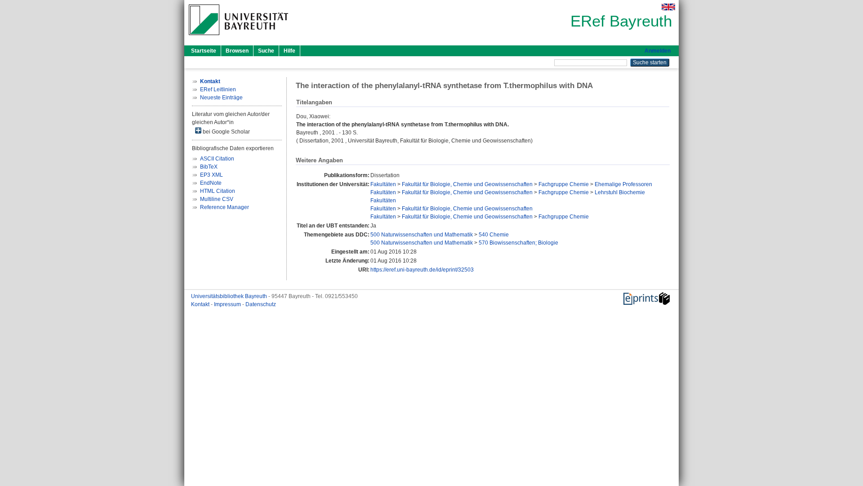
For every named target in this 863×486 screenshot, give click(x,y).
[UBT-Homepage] (238, 38)
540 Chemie (494, 235)
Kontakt (201, 304)
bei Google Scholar (225, 132)
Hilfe (289, 51)
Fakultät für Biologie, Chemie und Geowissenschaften (467, 184)
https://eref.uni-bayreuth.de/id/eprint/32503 (422, 270)
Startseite (203, 51)
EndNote (211, 183)
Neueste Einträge (221, 97)
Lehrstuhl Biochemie (620, 192)
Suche (266, 51)
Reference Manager (224, 207)
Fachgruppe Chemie (563, 184)
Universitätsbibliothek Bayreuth (229, 296)
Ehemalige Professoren (623, 184)
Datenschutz (260, 304)
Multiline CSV (216, 199)
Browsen (237, 51)
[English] (668, 7)
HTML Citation (217, 191)
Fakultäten (383, 184)
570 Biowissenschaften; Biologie (518, 243)
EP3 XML (211, 175)
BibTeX (209, 167)
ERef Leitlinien (218, 89)
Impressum (228, 304)
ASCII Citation (217, 159)
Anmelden (658, 51)
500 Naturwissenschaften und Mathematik (421, 235)
